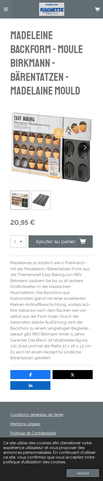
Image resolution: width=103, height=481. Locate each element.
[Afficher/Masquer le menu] (6, 9)
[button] (19, 200)
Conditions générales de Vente (36, 415)
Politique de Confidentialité (33, 433)
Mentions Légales (25, 424)
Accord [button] (83, 473)
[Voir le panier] (97, 9)
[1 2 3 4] (18, 241)
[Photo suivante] (84, 147)
